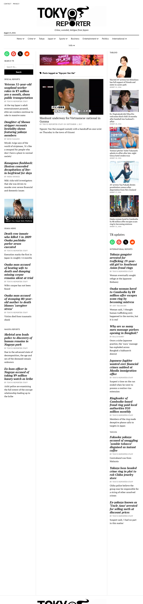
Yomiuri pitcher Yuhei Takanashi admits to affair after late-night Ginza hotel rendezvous (124, 153)
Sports (62, 38)
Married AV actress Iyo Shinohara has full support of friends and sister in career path (124, 82)
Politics (105, 38)
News (19, 38)
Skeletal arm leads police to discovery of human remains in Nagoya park (18, 339)
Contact (7, 4)
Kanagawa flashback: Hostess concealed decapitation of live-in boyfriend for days (18, 168)
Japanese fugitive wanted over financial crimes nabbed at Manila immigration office (124, 367)
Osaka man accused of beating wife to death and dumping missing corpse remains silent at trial (18, 271)
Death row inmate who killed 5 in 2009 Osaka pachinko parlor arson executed (17, 240)
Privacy (16, 4)
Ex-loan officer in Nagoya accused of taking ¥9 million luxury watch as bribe (18, 373)
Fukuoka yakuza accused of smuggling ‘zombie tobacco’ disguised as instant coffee (124, 443)
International (118, 38)
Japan (50, 38)
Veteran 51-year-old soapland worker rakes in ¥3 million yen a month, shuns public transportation (18, 91)
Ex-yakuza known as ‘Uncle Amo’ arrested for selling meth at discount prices (123, 507)
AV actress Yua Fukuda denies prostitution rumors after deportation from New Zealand (123, 187)
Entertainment (89, 38)
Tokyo (42, 38)
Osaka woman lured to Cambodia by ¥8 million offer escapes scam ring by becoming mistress (124, 221)
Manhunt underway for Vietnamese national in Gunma (70, 119)
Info (71, 45)
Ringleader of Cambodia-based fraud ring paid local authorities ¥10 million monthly (123, 404)
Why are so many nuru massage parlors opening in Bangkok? (124, 330)
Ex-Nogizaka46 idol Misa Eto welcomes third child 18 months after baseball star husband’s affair (123, 118)
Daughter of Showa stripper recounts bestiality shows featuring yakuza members (17, 128)
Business (75, 38)
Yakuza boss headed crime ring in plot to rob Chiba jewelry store (123, 473)
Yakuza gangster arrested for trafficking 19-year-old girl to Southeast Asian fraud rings (123, 261)
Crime (30, 38)
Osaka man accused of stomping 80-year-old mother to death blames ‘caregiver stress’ (18, 302)
